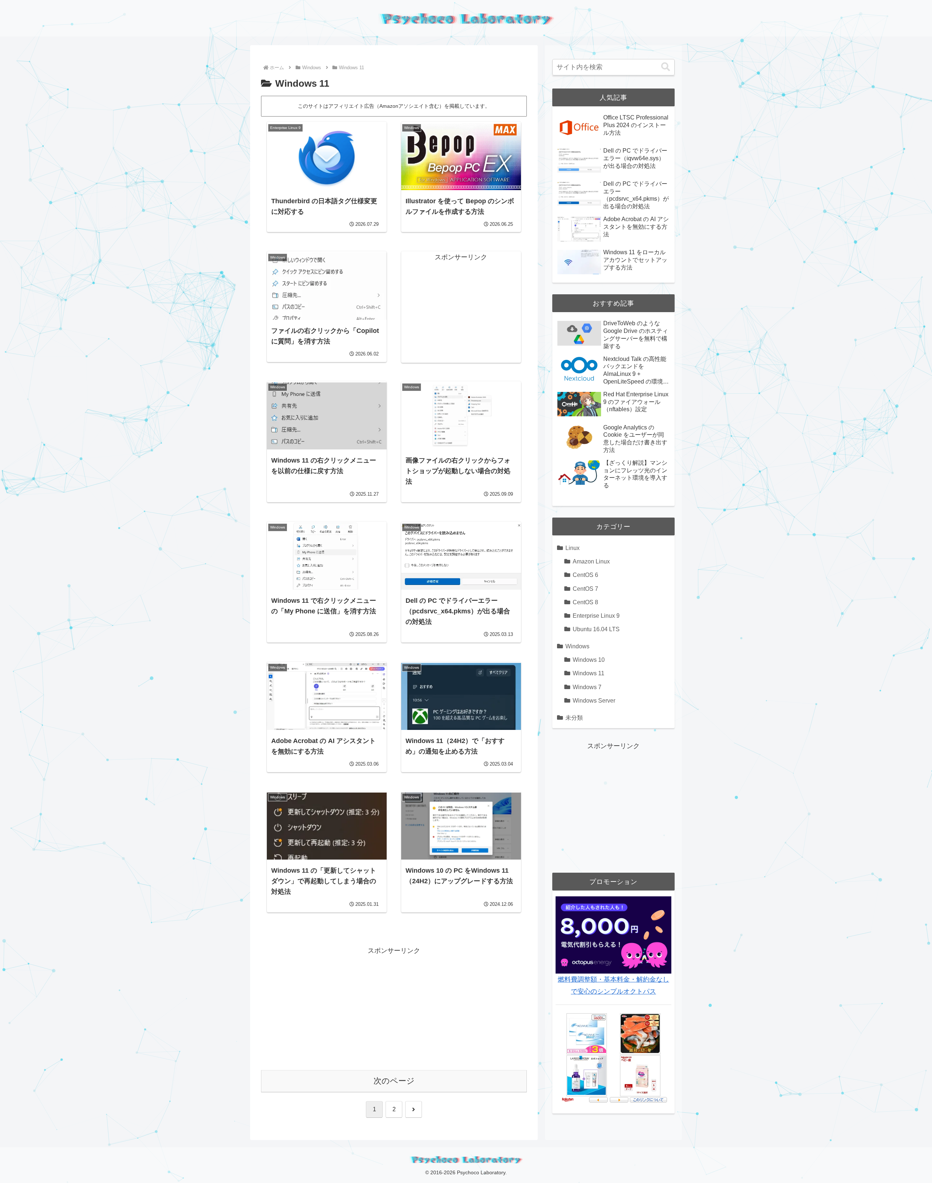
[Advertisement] (461, 308)
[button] (665, 67)
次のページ (394, 1080)
